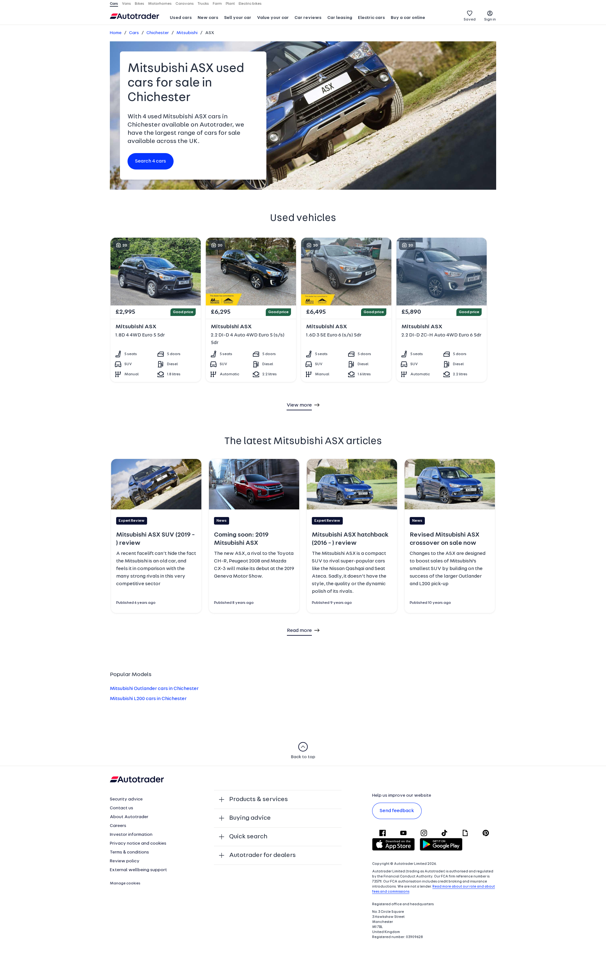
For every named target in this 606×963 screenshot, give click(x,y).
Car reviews (308, 17)
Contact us (121, 808)
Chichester (157, 33)
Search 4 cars (150, 161)
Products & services (258, 799)
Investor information (131, 834)
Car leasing (339, 17)
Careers (118, 825)
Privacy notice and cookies (138, 843)
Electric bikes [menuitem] (250, 4)
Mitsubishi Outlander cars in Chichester (154, 688)
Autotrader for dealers (262, 855)
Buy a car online (408, 17)
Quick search (248, 837)
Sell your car (237, 17)
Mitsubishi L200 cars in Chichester (148, 698)
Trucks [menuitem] (203, 4)
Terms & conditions (129, 852)
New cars (208, 17)
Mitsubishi (187, 33)
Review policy (125, 861)
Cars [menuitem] (114, 4)
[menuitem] (180, 18)
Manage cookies (125, 883)
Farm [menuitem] (217, 4)
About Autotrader (129, 817)
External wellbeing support (138, 870)
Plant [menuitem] (230, 4)
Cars (134, 33)
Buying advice (250, 818)
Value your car (273, 17)
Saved (470, 19)
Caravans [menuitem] (184, 4)
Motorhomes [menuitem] (160, 4)
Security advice (126, 799)
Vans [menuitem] (126, 4)
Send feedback (397, 810)
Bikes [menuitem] (139, 4)
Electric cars (371, 17)
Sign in (490, 19)
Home (116, 33)
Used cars (181, 17)
